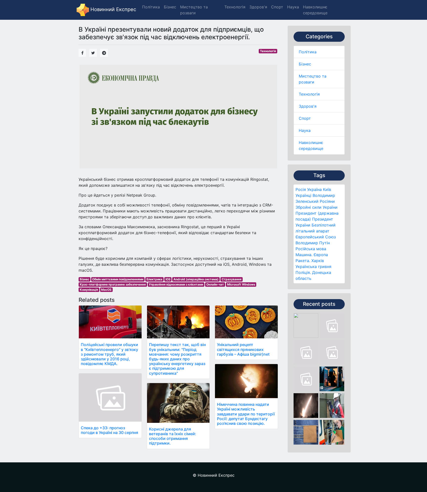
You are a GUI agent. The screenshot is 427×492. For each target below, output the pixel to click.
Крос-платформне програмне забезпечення (113, 284)
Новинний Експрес (112, 9)
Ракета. (303, 260)
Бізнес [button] (170, 6)
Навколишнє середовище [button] (315, 9)
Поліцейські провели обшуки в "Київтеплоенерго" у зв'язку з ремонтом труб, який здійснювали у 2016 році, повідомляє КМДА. (109, 354)
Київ (327, 189)
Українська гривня (313, 266)
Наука (305, 130)
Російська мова (311, 248)
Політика (308, 51)
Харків (317, 260)
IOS (168, 279)
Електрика (154, 279)
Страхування (231, 279)
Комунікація (89, 289)
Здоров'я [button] (258, 6)
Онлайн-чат (215, 284)
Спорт (305, 118)
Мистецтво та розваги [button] (194, 9)
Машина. (304, 254)
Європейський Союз (316, 236)
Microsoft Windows (241, 284)
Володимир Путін (313, 242)
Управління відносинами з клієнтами (176, 284)
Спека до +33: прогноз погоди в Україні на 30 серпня (109, 430)
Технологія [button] (234, 6)
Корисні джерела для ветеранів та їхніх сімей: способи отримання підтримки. (172, 436)
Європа (321, 254)
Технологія (309, 94)
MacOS (106, 289)
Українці (303, 195)
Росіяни (327, 201)
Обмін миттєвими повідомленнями (117, 279)
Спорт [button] (277, 6)
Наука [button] (293, 6)
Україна (314, 189)
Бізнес (305, 64)
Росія (301, 189)
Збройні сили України (317, 207)
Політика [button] (151, 6)
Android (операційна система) (195, 279)
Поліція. (303, 272)
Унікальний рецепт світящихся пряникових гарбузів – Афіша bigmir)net (243, 349)
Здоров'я (308, 106)
